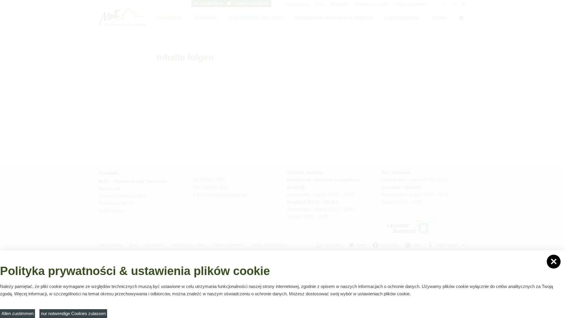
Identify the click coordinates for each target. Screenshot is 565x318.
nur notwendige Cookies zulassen (73, 313)
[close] (554, 262)
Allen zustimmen (17, 313)
